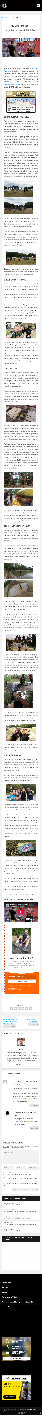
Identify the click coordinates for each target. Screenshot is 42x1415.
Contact (5, 1292)
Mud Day (9, 815)
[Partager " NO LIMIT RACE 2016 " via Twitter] (15, 1009)
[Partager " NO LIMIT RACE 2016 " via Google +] (19, 1009)
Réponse (34, 1105)
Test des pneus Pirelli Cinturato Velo (18, 1205)
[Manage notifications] (4, 1410)
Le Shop (5, 1307)
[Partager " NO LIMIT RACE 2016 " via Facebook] (11, 1009)
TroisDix (33, 1410)
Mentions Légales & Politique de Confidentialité (18, 1302)
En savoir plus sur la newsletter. (15, 989)
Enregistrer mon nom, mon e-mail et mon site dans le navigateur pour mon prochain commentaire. (20, 1173)
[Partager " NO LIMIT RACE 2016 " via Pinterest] (23, 1009)
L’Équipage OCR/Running (13, 84)
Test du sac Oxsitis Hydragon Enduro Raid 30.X (21, 1211)
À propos (5, 1287)
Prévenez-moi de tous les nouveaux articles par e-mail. (20, 1184)
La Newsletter (6, 1282)
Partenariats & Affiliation (10, 1297)
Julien (13, 30)
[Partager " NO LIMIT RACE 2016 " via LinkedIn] (27, 1009)
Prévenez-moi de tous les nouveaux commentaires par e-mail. (20, 1179)
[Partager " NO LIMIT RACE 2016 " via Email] (31, 1009)
